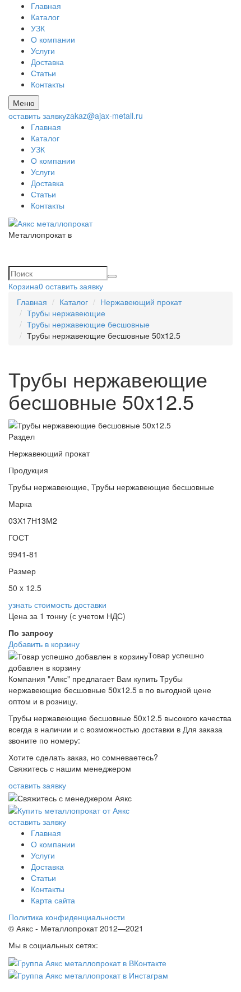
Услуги (43, 50)
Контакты (47, 84)
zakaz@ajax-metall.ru (104, 115)
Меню (24, 102)
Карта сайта (53, 900)
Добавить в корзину (44, 643)
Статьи (43, 73)
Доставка (47, 61)
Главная (46, 5)
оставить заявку (37, 115)
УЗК (38, 28)
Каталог (45, 16)
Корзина (25, 286)
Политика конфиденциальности (66, 916)
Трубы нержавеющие (66, 313)
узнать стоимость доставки (57, 604)
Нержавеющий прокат (141, 301)
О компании (53, 39)
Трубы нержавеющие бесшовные (88, 324)
